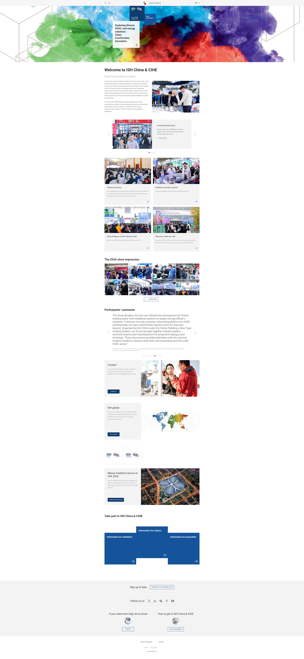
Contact (128, 629)
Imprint (146, 647)
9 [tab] (158, 355)
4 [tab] (154, 152)
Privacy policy (153, 647)
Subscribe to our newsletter (162, 587)
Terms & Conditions (146, 642)
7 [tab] (154, 355)
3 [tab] (152, 152)
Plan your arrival (175, 629)
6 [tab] (152, 355)
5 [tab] (151, 355)
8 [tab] (156, 355)
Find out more (162, 138)
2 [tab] (151, 152)
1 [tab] (149, 152)
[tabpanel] (152, 134)
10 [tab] (160, 355)
